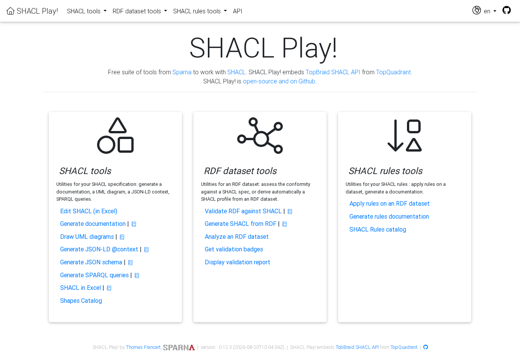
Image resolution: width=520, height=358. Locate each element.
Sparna (181, 72)
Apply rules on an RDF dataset (389, 203)
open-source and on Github (279, 81)
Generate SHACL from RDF (240, 223)
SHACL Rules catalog (377, 229)
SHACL (236, 72)
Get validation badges (234, 249)
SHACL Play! (36, 11)
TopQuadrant (393, 72)
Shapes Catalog (81, 300)
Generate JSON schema (91, 262)
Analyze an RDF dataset (237, 236)
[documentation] (134, 224)
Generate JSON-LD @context (99, 249)
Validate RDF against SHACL (243, 211)
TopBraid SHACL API (333, 72)
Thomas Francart (143, 347)
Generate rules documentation (389, 216)
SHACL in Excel (80, 287)
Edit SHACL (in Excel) (88, 211)
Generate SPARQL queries (94, 275)
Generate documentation (93, 223)
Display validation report (237, 262)
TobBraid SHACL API (357, 347)
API (237, 11)
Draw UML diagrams (87, 236)
